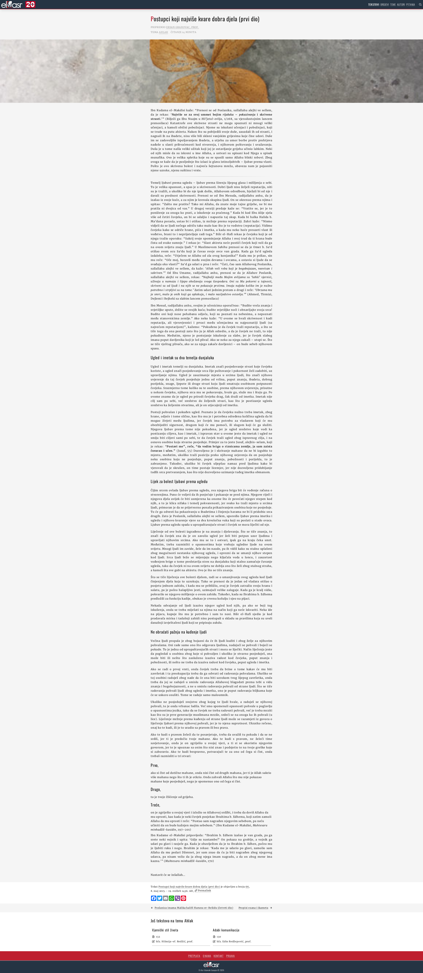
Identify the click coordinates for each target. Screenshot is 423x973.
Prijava (230, 956)
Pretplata (194, 956)
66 (247, 886)
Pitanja (410, 4)
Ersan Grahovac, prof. (182, 27)
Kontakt (219, 956)
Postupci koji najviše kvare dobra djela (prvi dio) (189, 886)
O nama (207, 956)
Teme (393, 4)
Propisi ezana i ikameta (253, 907)
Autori (401, 4)
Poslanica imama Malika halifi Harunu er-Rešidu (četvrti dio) (194, 907)
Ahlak (163, 32)
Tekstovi (373, 4)
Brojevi (385, 4)
